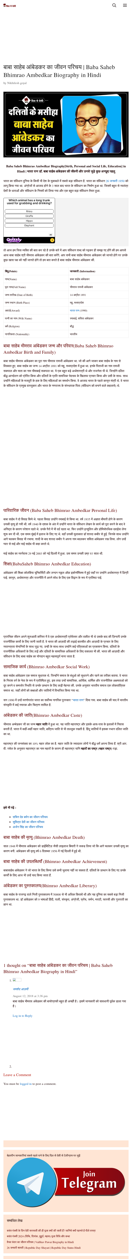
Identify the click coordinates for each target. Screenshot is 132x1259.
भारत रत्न (74, 310)
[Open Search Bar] (114, 5)
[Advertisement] (66, 38)
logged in (26, 1084)
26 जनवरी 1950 (115, 181)
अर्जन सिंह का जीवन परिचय (28, 827)
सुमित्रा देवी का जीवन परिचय (28, 822)
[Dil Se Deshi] (9, 5)
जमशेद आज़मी (20, 989)
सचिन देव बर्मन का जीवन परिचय (30, 817)
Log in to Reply (22, 1016)
